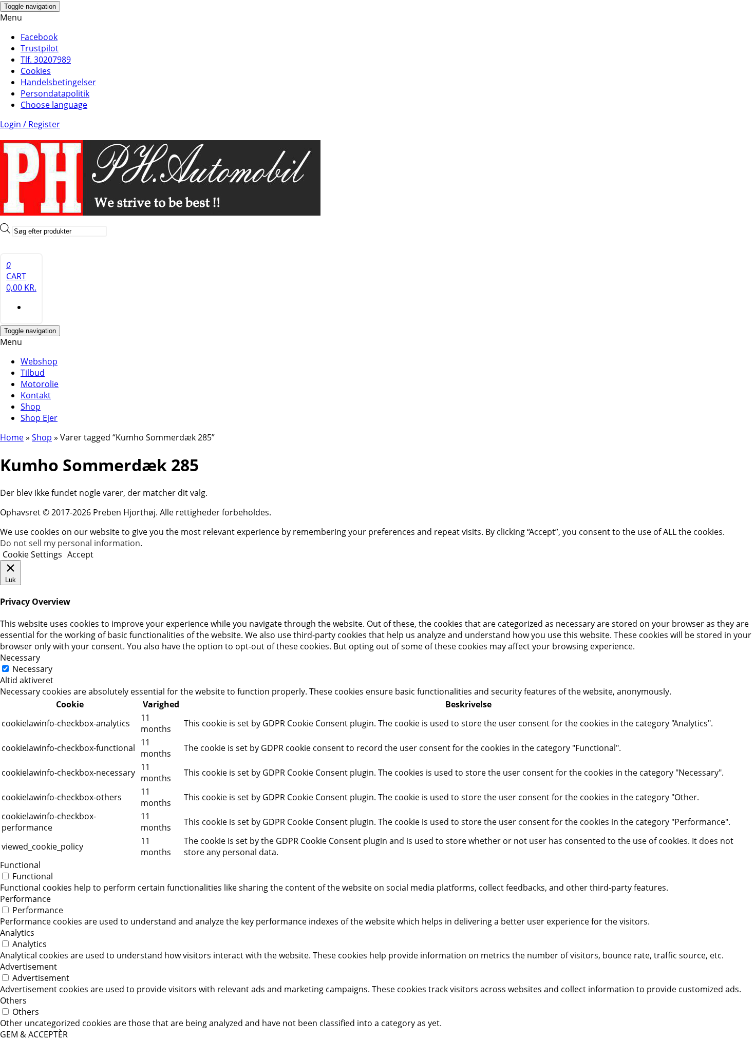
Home (12, 437)
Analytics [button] (17, 932)
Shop (31, 406)
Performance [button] (25, 898)
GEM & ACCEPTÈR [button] (34, 1034)
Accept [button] (80, 554)
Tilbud (33, 372)
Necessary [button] (20, 657)
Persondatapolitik (55, 93)
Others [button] (13, 1000)
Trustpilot (40, 48)
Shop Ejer (39, 417)
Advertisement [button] (28, 966)
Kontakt (36, 395)
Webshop (39, 361)
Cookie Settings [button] (32, 554)
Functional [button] (20, 865)
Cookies (36, 70)
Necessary (32, 669)
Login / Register (30, 124)
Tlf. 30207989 (46, 59)
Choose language (54, 104)
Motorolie (40, 384)
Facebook (39, 37)
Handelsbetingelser (58, 82)
